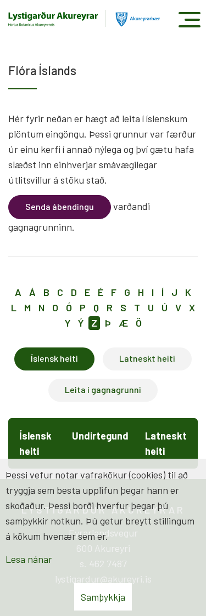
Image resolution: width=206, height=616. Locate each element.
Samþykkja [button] (103, 596)
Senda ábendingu (59, 206)
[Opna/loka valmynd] (189, 19)
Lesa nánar (28, 559)
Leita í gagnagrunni (103, 389)
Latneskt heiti (147, 358)
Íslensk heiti (54, 358)
